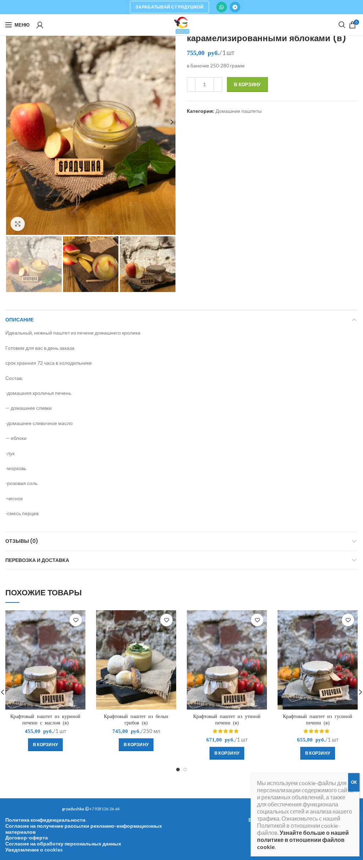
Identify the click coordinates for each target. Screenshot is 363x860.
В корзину (247, 84)
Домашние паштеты (239, 111)
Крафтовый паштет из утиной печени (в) (227, 719)
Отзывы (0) (21, 541)
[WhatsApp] (221, 7)
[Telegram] (235, 7)
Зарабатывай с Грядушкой (169, 7)
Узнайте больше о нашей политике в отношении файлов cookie (303, 839)
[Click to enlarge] (18, 224)
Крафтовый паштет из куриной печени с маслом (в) (45, 719)
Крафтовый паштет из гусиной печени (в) (317, 719)
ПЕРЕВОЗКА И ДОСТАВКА (37, 560)
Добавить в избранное (75, 620)
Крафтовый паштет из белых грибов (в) (136, 719)
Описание (19, 319)
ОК (354, 782)
